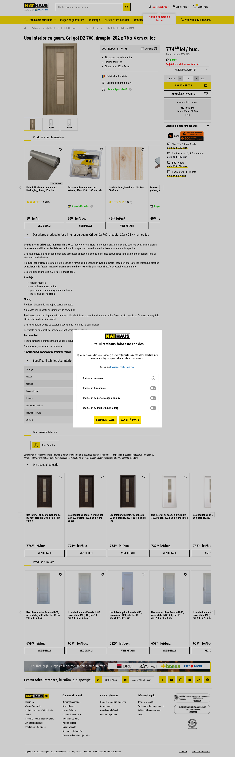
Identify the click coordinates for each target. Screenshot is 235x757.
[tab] (117, 378)
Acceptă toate (130, 419)
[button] (91, 378)
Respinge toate (105, 419)
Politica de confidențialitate (122, 367)
